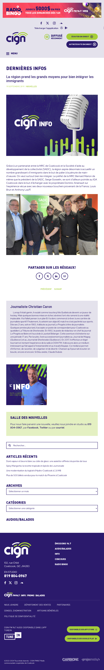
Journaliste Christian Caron (31, 307)
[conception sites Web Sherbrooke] (91, 659)
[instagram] (15, 582)
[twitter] (10, 582)
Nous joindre (11, 605)
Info (57, 554)
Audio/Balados (63, 549)
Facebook (32, 427)
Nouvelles (31, 87)
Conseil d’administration (17, 611)
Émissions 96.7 (63, 544)
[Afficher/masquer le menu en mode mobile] (12, 53)
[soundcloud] (21, 582)
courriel (60, 427)
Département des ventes (37, 605)
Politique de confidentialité (19, 617)
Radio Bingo (61, 564)
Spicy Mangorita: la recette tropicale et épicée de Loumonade (35, 465)
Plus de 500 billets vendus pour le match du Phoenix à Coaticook (36, 475)
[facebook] (5, 582)
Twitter (44, 427)
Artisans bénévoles (47, 611)
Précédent (46, 289)
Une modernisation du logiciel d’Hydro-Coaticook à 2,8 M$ (33, 470)
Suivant (58, 289)
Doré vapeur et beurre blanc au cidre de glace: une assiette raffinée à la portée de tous (46, 461)
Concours (60, 559)
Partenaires (63, 605)
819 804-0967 (15, 576)
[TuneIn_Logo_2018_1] (13, 633)
